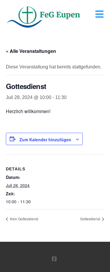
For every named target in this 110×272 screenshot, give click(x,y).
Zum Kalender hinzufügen (45, 139)
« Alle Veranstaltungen (31, 51)
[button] (99, 14)
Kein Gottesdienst (23, 218)
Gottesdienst (90, 218)
